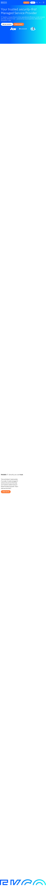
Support (32, 2)
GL (39, 2)
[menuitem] (40, 2)
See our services (7, 24)
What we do (6, 491)
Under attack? (19, 24)
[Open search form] (37, 3)
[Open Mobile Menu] (43, 2)
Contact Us (26, 2)
